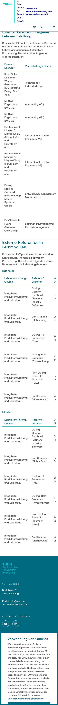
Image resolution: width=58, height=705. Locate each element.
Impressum (38, 698)
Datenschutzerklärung (19, 698)
